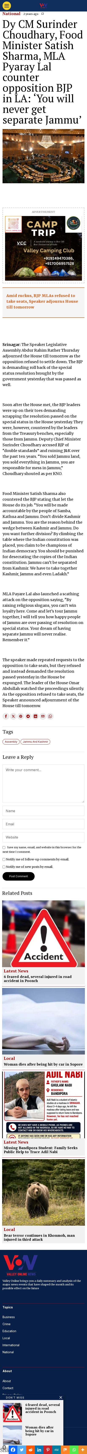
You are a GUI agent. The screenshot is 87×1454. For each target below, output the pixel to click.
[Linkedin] (39, 1449)
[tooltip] (6, 716)
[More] (82, 1449)
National (11, 13)
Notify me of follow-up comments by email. (37, 859)
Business (9, 1317)
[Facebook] (13, 1449)
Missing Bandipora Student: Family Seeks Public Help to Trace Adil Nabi (40, 1150)
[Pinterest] (48, 1449)
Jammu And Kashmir (35, 741)
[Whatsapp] (74, 1449)
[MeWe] (56, 1449)
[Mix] (65, 1449)
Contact (8, 1388)
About (7, 1381)
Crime (7, 1324)
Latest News (16, 971)
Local (9, 1058)
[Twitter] (21, 1449)
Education (9, 1331)
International (11, 1345)
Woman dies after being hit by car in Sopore (43, 1064)
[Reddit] (30, 1449)
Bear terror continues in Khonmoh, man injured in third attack (39, 1237)
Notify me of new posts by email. (29, 867)
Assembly (11, 741)
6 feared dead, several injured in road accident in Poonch (38, 979)
